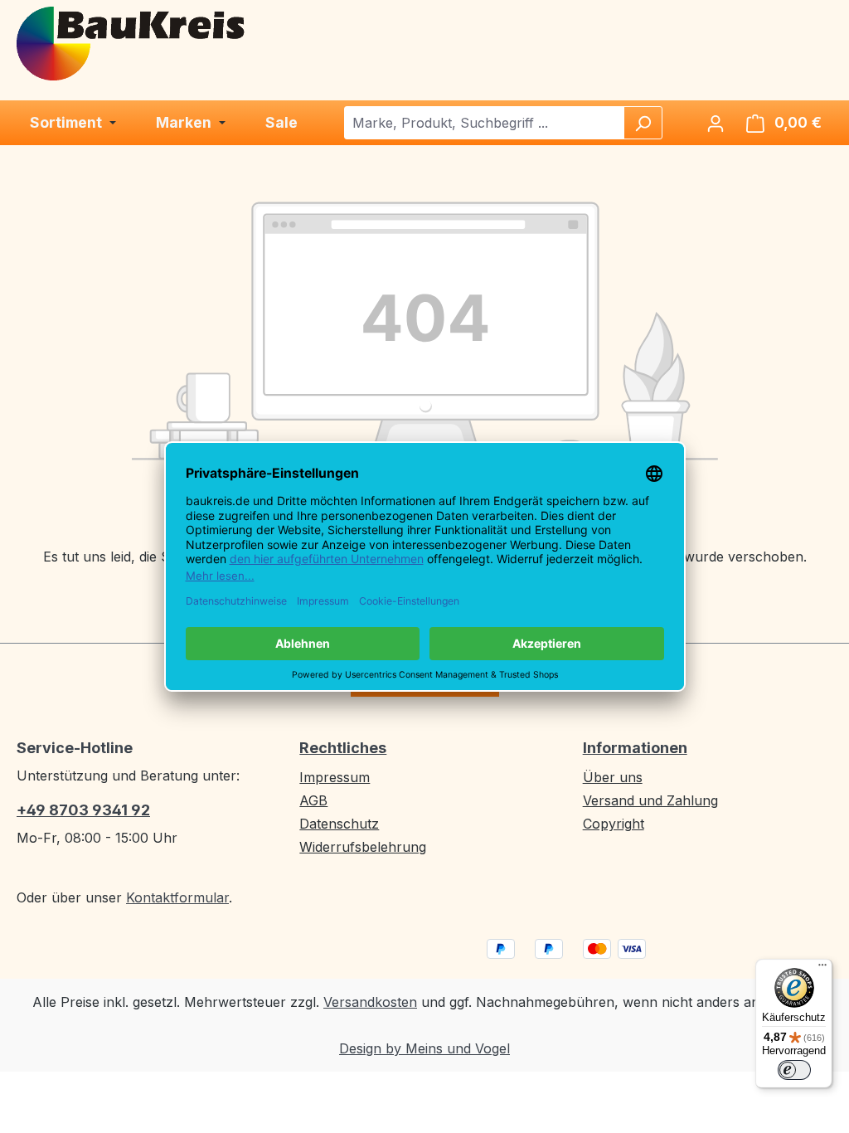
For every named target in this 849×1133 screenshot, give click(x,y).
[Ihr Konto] (715, 122)
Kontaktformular (177, 897)
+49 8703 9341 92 (83, 810)
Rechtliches (342, 747)
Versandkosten (370, 1002)
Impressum (334, 777)
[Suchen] (642, 123)
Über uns (613, 777)
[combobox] (484, 123)
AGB (313, 800)
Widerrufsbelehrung (362, 847)
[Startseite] (132, 42)
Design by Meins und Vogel (424, 1048)
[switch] (794, 1070)
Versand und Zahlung (650, 800)
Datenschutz (339, 823)
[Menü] (822, 969)
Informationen (635, 747)
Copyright (613, 823)
